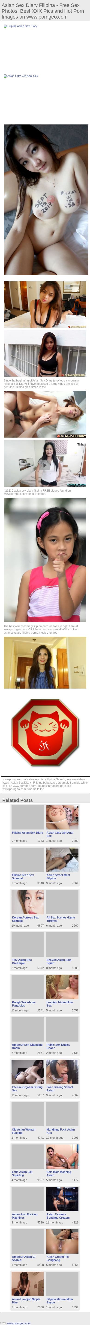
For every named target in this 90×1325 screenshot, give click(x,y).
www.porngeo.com (18, 1323)
